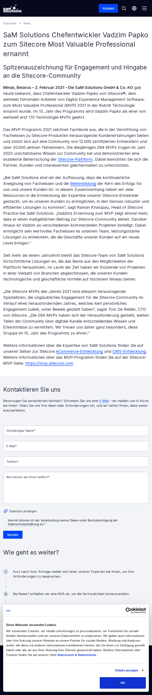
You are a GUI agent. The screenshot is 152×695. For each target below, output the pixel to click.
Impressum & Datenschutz (77, 655)
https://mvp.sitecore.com (49, 363)
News (27, 23)
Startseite (9, 23)
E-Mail (104, 401)
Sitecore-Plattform (75, 159)
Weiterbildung (83, 183)
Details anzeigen (126, 670)
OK (123, 682)
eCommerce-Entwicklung (79, 351)
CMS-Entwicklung (129, 351)
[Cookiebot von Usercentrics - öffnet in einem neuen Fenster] (128, 610)
